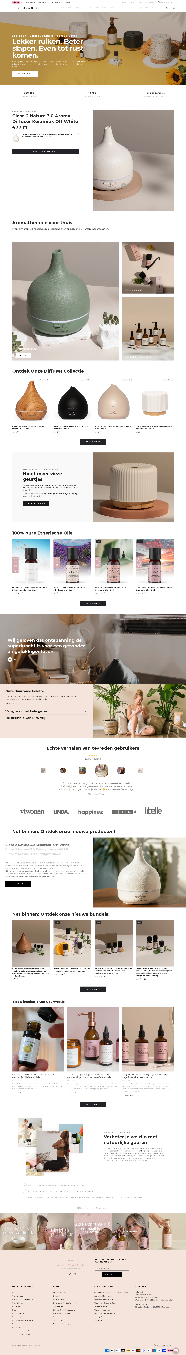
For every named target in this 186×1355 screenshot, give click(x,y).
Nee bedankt (114, 698)
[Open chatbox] (176, 1350)
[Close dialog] (132, 647)
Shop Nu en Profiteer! (114, 691)
